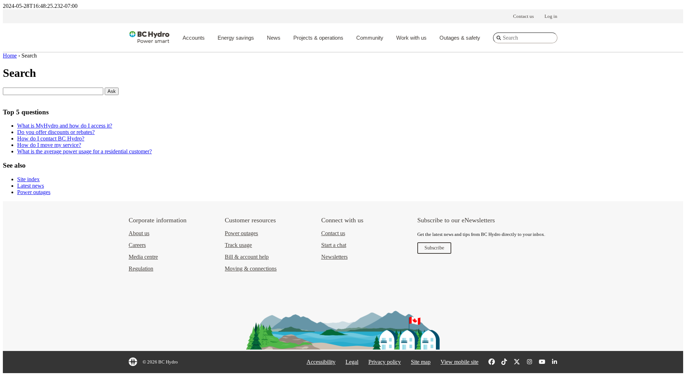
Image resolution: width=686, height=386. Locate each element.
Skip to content (323, 10)
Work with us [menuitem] (411, 38)
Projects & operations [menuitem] (318, 38)
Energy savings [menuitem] (236, 38)
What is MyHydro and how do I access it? (64, 126)
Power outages (33, 192)
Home (10, 56)
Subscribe (434, 248)
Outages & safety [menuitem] (459, 38)
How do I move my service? (49, 145)
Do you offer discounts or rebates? (56, 132)
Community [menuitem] (369, 38)
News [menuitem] (273, 38)
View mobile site (459, 362)
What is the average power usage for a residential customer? (84, 151)
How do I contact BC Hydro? (50, 138)
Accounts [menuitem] (194, 38)
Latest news (30, 186)
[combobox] (525, 38)
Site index (28, 179)
